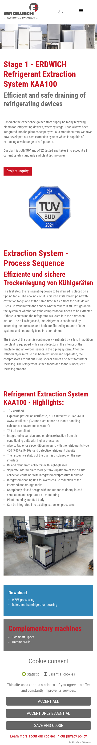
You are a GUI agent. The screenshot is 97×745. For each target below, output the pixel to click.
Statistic (33, 674)
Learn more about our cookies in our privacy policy (48, 736)
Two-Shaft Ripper (23, 637)
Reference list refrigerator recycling (34, 605)
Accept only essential (48, 713)
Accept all (48, 701)
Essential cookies (61, 674)
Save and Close (48, 725)
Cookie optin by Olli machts (80, 742)
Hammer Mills (21, 642)
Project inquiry (18, 171)
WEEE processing (23, 600)
